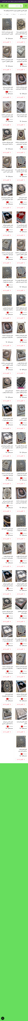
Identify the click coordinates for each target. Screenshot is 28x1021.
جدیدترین (22, 14)
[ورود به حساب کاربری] (6, 5)
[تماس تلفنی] (2, 1018)
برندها (14, 14)
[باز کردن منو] (25, 6)
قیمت (7, 14)
